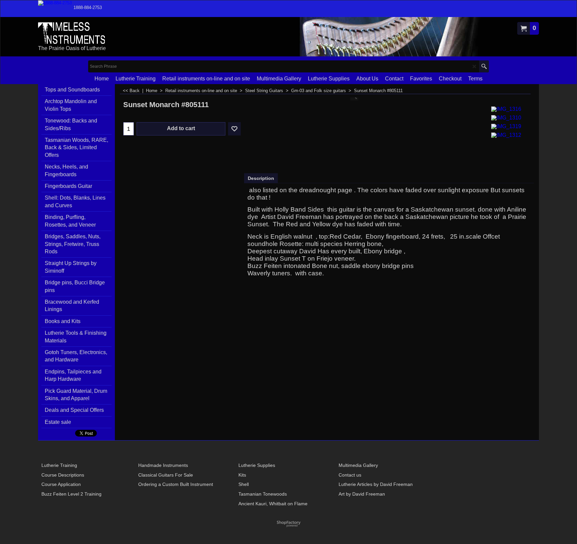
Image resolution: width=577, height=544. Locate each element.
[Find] (484, 66)
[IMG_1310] (506, 116)
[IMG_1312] (506, 134)
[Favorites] (234, 128)
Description (261, 178)
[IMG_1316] (506, 108)
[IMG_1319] (506, 125)
